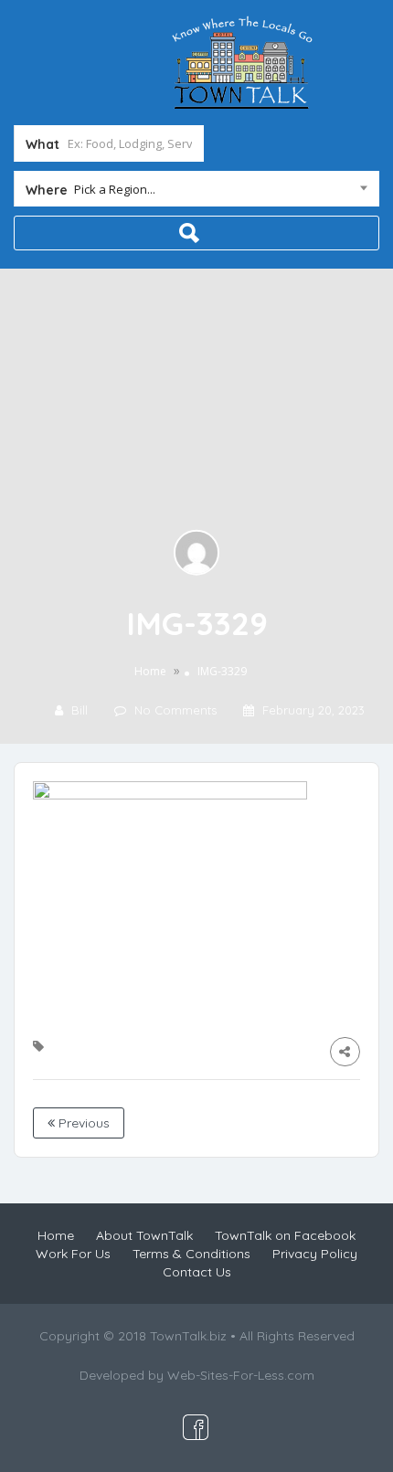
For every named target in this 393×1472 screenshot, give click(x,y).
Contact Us (197, 1272)
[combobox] (196, 193)
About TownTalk (144, 1235)
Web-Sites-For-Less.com (240, 1375)
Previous (82, 1123)
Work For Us (73, 1253)
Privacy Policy (314, 1253)
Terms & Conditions (191, 1253)
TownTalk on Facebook (285, 1235)
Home (150, 671)
